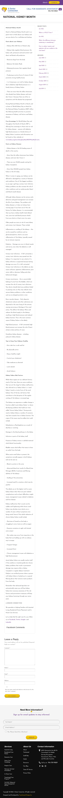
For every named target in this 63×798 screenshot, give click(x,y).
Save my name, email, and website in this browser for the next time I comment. (19, 690)
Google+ (23, 619)
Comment (7, 648)
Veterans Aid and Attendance (9, 770)
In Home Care (8, 774)
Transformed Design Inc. (25, 795)
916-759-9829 (53, 11)
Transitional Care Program (9, 778)
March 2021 (42, 69)
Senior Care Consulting (7, 761)
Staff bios (26, 755)
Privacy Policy (27, 773)
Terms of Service (28, 769)
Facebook (12, 619)
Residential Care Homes (8, 753)
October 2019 (43, 81)
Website (6, 680)
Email (6, 674)
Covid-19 (54, 2)
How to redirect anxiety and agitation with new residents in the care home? (48, 48)
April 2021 (41, 65)
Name (6, 667)
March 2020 (42, 77)
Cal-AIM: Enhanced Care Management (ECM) (9, 784)
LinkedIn (8, 622)
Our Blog (25, 766)
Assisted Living (8, 749)
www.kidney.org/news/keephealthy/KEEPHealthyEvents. (23, 139)
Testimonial (26, 752)
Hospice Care (8, 765)
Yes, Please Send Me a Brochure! (17, 732)
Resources (26, 762)
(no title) (41, 28)
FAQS (25, 759)
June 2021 (41, 57)
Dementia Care (8, 757)
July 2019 (41, 88)
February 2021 (43, 73)
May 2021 (41, 61)
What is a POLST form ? (46, 32)
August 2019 (42, 84)
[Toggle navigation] (60, 9)
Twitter (18, 619)
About (25, 749)
